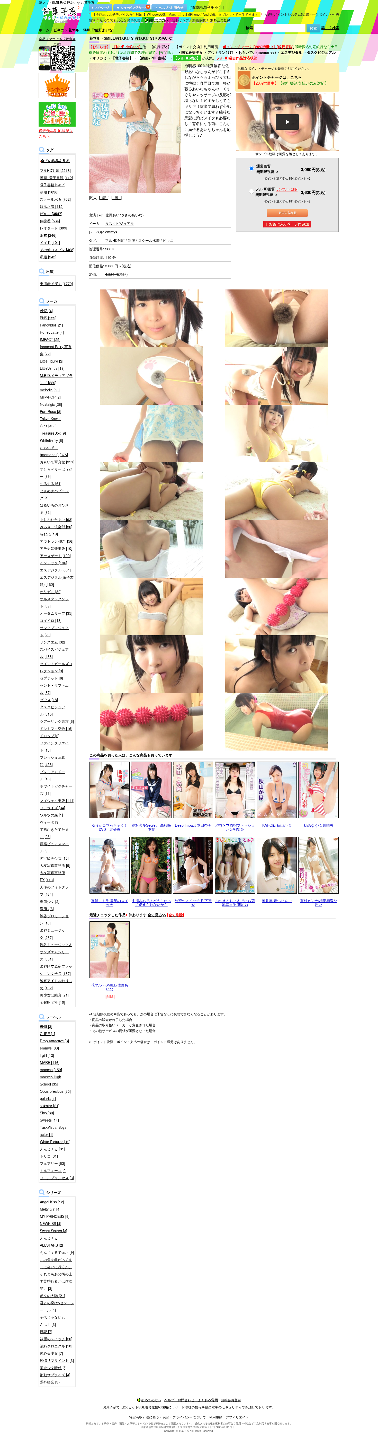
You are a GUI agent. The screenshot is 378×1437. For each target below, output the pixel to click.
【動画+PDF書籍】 (153, 57)
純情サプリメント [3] (57, 1360)
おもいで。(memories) (257, 52)
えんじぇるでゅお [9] (57, 1252)
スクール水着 (149, 240)
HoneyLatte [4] (52, 332)
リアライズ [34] (52, 807)
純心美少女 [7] (51, 1353)
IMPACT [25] (50, 339)
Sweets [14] (49, 1120)
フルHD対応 (115, 240)
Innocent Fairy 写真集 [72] (55, 350)
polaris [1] (48, 1098)
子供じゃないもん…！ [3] (52, 1321)
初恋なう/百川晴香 (319, 825)
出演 (95, 214)
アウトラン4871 (221, 52)
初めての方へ (159, 19)
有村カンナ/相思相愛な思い (318, 902)
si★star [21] (49, 1105)
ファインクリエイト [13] (54, 746)
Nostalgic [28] (51, 404)
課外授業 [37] (50, 1382)
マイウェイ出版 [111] (57, 800)
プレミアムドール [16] (52, 775)
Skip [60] (47, 1112)
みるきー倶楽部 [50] (56, 526)
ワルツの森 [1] (51, 814)
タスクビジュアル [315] (52, 710)
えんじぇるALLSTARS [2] (51, 1241)
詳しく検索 (330, 27)
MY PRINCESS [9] (54, 1216)
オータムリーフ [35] (56, 613)
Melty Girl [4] (50, 1209)
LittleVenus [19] (52, 368)
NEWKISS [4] (50, 1223)
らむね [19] (49, 533)
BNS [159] (48, 317)
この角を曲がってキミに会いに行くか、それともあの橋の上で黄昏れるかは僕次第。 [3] (56, 1274)
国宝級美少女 (192, 52)
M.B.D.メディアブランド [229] (56, 379)
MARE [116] (49, 1062)
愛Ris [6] (47, 908)
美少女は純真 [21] (54, 995)
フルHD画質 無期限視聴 (276, 191)
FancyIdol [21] (51, 325)
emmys (111, 231)
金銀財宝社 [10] (52, 1002)
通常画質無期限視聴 (267, 168)
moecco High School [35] (50, 1080)
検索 (249, 27)
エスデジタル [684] (55, 569)
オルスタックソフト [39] (54, 602)
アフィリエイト (237, 1417)
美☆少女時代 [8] (53, 1367)
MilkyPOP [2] (50, 397)
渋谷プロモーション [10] (54, 919)
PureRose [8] (50, 411)
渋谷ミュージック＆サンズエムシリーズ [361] (56, 952)
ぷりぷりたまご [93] (56, 519)
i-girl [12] (47, 1055)
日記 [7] (46, 1331)
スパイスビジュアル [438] (54, 653)
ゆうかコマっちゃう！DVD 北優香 (110, 827)
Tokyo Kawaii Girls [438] (50, 422)
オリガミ (99, 57)
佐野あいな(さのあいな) (124, 214)
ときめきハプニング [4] (54, 494)
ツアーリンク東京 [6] (57, 721)
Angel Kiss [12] (52, 1201)
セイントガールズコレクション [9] (56, 667)
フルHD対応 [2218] (55, 170)
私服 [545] (48, 256)
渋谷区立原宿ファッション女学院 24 (235, 827)
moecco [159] (51, 1069)
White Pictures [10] (55, 1141)
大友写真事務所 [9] (55, 865)
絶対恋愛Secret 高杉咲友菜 (151, 827)
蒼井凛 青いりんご (277, 900)
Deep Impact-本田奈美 (193, 825)
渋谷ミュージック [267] (52, 934)
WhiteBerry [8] (51, 440)
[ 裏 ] (116, 197)
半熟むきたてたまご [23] (54, 833)
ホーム (44, 29)
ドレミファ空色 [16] (56, 728)
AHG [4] (46, 310)
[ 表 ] (104, 197)
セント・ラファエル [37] (54, 689)
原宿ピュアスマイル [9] (54, 847)
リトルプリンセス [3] (57, 1177)
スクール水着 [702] (55, 199)
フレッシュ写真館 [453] (52, 761)
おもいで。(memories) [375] (54, 451)
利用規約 (215, 1417)
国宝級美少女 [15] (54, 858)
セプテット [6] (51, 678)
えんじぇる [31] (52, 1148)
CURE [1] (47, 1033)
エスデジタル (291, 52)
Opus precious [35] (55, 1091)
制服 (131, 240)
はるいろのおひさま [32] (54, 508)
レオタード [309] (53, 228)
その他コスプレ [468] (57, 249)
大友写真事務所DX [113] (52, 876)
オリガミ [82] (50, 591)
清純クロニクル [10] (56, 1345)
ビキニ (58, 29)
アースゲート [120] (55, 555)
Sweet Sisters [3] (53, 1230)
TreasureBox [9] (53, 433)
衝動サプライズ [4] (55, 1374)
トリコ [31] (49, 1156)
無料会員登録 (220, 19)
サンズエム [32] (52, 642)
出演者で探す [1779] (56, 283)
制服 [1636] (49, 192)
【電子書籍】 (122, 57)
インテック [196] (53, 562)
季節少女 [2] (49, 901)
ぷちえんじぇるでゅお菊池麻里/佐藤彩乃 (235, 902)
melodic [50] (50, 389)
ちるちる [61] (50, 483)
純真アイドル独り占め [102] (56, 984)
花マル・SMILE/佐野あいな (109, 986)
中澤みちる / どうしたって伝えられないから (151, 902)
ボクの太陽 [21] (52, 1295)
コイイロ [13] (50, 620)
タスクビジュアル (321, 52)
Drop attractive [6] (54, 1040)
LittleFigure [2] (51, 361)
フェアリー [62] (52, 1163)
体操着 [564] (50, 220)
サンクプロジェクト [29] (54, 631)
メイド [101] (50, 242)
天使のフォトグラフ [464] (54, 890)
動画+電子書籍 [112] (56, 177)
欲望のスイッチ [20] (56, 1338)
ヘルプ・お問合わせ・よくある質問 (191, 1399)
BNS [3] (46, 1026)
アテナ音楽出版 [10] (56, 548)
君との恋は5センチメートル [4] (57, 1306)
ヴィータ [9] (49, 822)
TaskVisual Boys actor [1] (53, 1131)
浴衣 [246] (48, 235)
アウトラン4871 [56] (56, 541)
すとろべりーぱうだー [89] (56, 472)
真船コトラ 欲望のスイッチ (109, 902)
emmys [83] (49, 1048)
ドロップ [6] (49, 735)
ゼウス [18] (49, 699)
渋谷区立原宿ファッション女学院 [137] (56, 970)
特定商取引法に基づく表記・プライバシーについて (167, 1417)
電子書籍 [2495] (53, 184)
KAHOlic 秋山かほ (276, 825)
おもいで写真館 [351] (57, 461)
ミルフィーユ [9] (53, 1170)
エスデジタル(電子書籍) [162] (57, 581)
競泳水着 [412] (52, 206)
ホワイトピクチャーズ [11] (56, 789)
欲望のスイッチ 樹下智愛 (193, 902)
